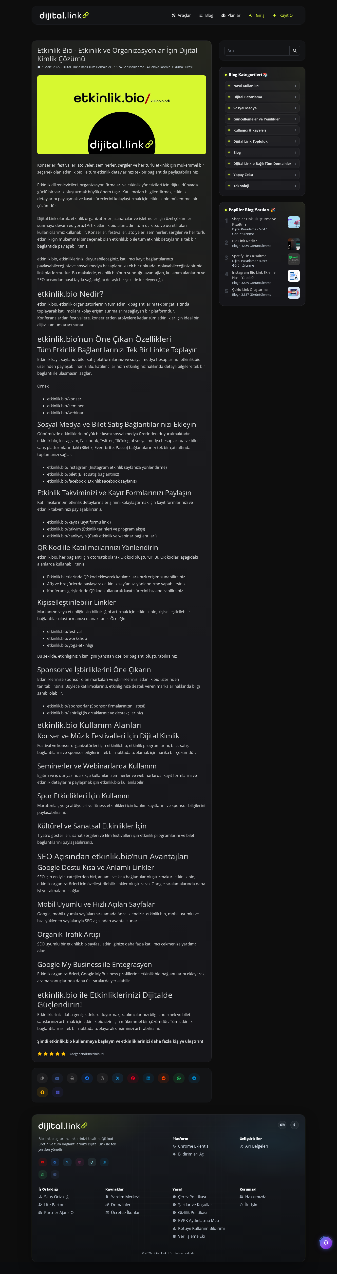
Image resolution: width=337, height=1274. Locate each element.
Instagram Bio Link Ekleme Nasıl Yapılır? (254, 275)
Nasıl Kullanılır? (246, 85)
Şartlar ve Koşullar (194, 1204)
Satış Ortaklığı (56, 1196)
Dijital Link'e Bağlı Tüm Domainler (87, 67)
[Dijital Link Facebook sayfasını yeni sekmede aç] (87, 1078)
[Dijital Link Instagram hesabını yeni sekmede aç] (79, 1162)
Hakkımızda (255, 1196)
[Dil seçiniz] (282, 1125)
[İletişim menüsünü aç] (326, 1242)
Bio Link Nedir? (244, 240)
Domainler (120, 1204)
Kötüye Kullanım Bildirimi (201, 1228)
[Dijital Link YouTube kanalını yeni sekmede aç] (42, 1162)
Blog (208, 15)
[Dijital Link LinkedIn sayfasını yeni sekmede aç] (148, 1078)
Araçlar (184, 15)
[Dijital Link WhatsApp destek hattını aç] (179, 1078)
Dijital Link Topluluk (250, 141)
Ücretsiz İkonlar (125, 1212)
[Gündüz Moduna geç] (294, 1125)
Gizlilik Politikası (192, 1212)
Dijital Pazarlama (247, 97)
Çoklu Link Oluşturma (250, 289)
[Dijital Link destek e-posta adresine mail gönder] (57, 1078)
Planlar (233, 15)
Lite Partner (54, 1204)
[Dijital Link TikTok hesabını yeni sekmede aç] (92, 1162)
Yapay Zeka (243, 174)
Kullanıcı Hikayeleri (249, 130)
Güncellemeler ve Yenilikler (256, 119)
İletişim (251, 1204)
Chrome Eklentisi (193, 1146)
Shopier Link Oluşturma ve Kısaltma (254, 221)
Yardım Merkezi (125, 1196)
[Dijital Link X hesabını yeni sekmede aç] (117, 1078)
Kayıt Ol (286, 15)
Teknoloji (241, 185)
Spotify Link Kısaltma (249, 256)
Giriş (259, 15)
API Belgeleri (256, 1146)
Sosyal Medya (245, 108)
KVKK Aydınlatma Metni (199, 1220)
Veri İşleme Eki (191, 1236)
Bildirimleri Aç (190, 1154)
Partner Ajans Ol (59, 1212)
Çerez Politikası (191, 1196)
